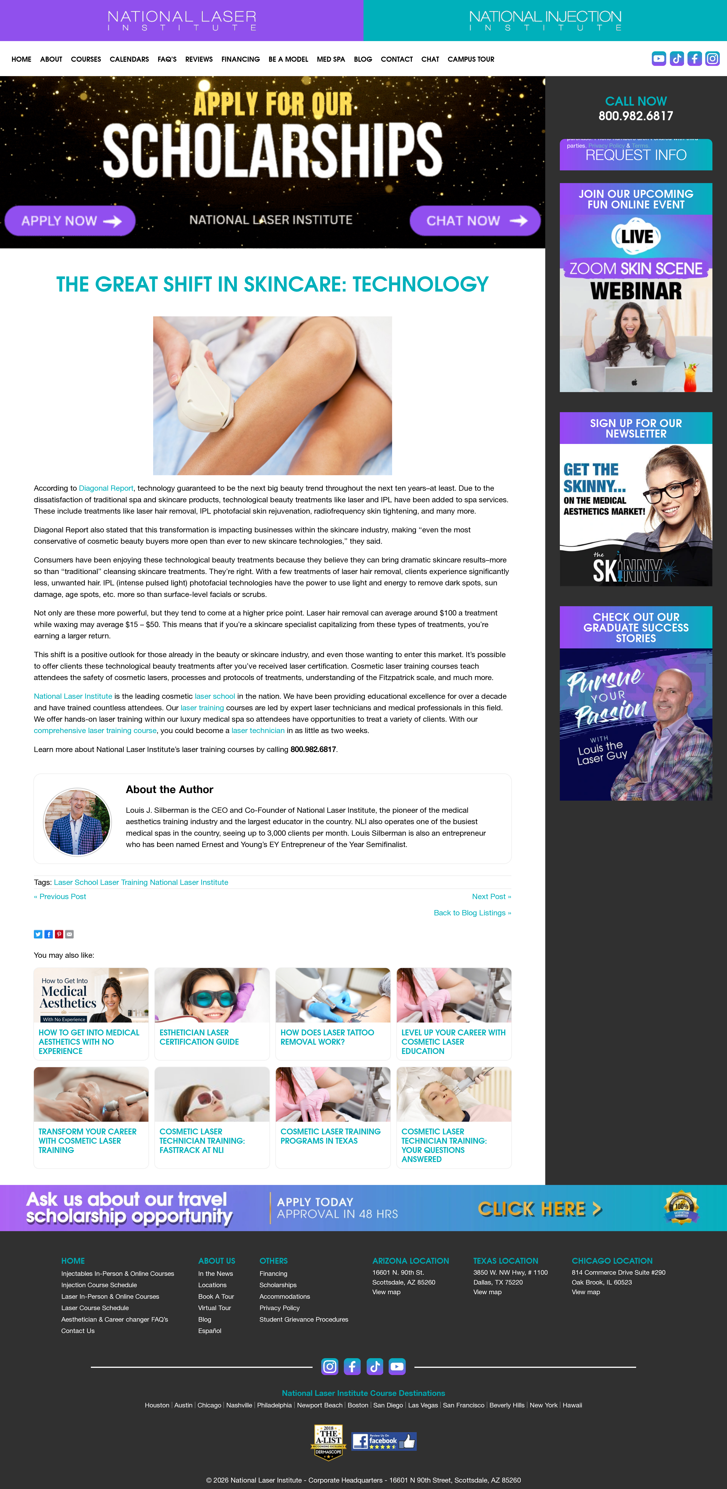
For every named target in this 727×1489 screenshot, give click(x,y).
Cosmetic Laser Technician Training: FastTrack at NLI (202, 1140)
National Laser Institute (73, 696)
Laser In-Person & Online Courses (110, 1296)
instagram (712, 58)
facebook (48, 934)
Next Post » (491, 896)
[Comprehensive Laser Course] (181, 20)
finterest (59, 934)
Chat (430, 58)
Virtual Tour (214, 1307)
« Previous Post (60, 896)
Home (21, 58)
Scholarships (278, 1285)
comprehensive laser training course (95, 730)
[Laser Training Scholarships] (363, 1208)
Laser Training (124, 882)
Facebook (694, 58)
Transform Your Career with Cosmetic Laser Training (88, 1140)
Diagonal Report (106, 488)
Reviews (199, 58)
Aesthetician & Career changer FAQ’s (114, 1319)
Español (209, 1330)
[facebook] (384, 1443)
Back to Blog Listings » (472, 912)
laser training (202, 707)
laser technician (259, 730)
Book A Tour (216, 1296)
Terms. (641, 145)
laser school (215, 696)
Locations (212, 1285)
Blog (363, 58)
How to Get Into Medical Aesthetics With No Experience (89, 1041)
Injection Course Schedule (99, 1285)
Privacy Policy (607, 145)
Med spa (331, 58)
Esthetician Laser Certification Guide (199, 1036)
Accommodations (285, 1296)
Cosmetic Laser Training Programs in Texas (331, 1135)
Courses (86, 58)
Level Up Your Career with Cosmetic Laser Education (454, 1041)
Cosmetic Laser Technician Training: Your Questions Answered (444, 1145)
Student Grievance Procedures (304, 1319)
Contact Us (78, 1330)
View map (386, 1292)
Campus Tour (471, 58)
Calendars (129, 58)
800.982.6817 (636, 114)
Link (136, 162)
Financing (241, 58)
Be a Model (288, 58)
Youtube (659, 58)
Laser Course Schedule (95, 1307)
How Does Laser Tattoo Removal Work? (327, 1036)
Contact (397, 58)
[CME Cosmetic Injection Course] (545, 20)
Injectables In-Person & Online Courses (117, 1273)
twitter (38, 934)
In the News (215, 1273)
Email (69, 934)
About (51, 58)
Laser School (76, 882)
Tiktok (677, 58)
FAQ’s (167, 58)
